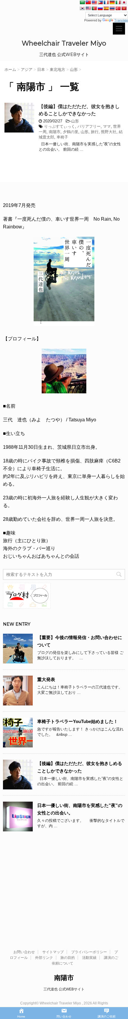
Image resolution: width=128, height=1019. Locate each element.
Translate (121, 20)
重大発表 (46, 679)
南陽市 (54, 132)
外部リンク (44, 958)
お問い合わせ (24, 952)
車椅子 (62, 137)
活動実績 (89, 958)
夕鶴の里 (70, 132)
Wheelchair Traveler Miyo (64, 43)
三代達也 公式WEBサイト (64, 989)
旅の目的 (67, 958)
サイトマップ (53, 952)
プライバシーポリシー (89, 952)
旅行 (95, 132)
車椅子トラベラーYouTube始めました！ (77, 721)
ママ (107, 126)
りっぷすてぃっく (59, 126)
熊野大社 (108, 132)
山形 (75, 121)
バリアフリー (89, 126)
